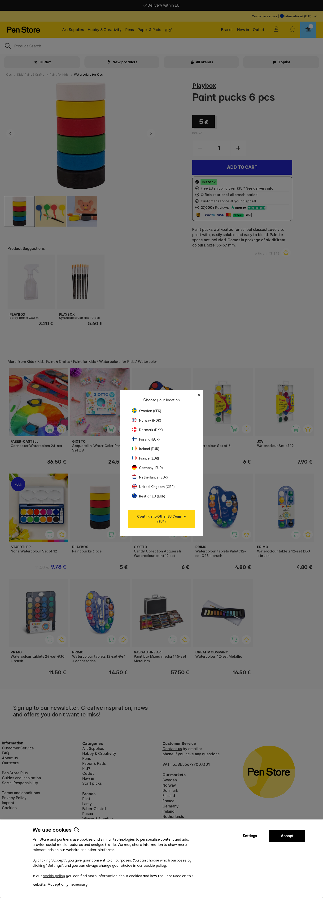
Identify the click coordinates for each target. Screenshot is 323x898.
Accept (287, 836)
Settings (250, 836)
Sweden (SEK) (150, 411)
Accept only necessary (68, 884)
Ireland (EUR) (149, 449)
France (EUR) (149, 458)
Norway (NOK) (150, 420)
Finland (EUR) (149, 439)
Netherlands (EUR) (153, 477)
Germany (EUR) (151, 468)
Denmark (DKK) (151, 430)
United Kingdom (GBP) (157, 487)
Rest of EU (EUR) (152, 496)
